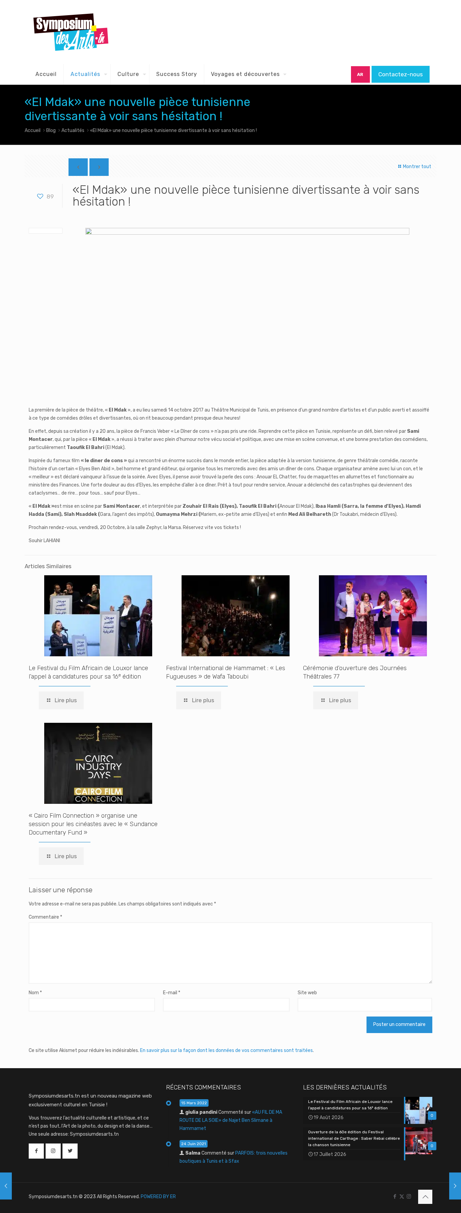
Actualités (72, 130)
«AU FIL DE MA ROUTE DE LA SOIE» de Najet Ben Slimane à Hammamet (231, 1120)
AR (360, 74)
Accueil (32, 130)
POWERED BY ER (158, 1196)
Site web (307, 993)
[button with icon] (36, 1151)
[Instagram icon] (408, 1196)
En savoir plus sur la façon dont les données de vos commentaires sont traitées (226, 1050)
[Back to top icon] (425, 1197)
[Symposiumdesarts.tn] (71, 32)
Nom (35, 993)
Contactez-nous (400, 74)
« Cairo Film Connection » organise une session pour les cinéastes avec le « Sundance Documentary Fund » (93, 824)
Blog (51, 130)
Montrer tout (416, 166)
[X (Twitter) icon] (401, 1196)
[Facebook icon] (394, 1196)
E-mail (171, 993)
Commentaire (45, 917)
